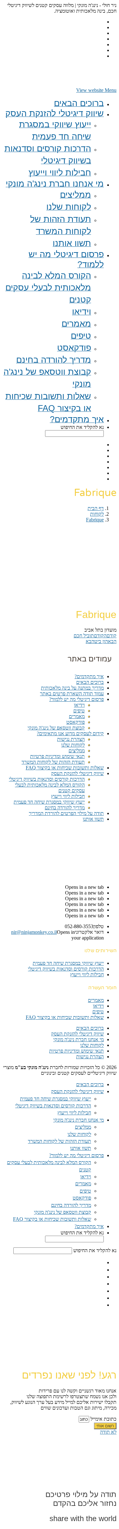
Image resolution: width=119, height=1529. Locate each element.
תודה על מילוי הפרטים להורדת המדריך (66, 813)
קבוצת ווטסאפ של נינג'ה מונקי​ (56, 727)
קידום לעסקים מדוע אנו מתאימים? (70, 733)
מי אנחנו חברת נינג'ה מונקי (78, 1039)
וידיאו (79, 705)
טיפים (79, 710)
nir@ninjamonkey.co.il (34, 932)
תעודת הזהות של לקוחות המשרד (53, 762)
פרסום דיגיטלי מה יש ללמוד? (76, 699)
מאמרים (77, 716)
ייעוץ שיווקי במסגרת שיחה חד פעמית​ (49, 802)
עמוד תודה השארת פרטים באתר (72, 693)
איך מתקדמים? (89, 676)
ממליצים (77, 750)
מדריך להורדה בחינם (65, 807)
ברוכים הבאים (90, 682)
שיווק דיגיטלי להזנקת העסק (77, 773)
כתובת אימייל (102, 1419)
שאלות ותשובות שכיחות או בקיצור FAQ (65, 767)
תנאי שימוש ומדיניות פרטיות (57, 756)
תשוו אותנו (93, 819)
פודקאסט (75, 722)
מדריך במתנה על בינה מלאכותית (72, 688)
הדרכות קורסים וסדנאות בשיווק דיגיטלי (47, 779)
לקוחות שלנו (73, 745)
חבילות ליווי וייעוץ (68, 796)
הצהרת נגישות (71, 739)
